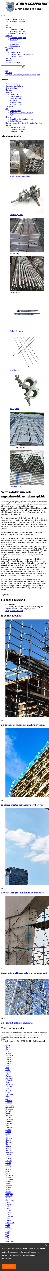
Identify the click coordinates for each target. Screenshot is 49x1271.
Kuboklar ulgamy (16, 96)
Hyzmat (8, 58)
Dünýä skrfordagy (16, 29)
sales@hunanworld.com (20, 21)
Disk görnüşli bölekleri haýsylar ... (17, 1023)
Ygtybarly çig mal (16, 56)
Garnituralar (14, 44)
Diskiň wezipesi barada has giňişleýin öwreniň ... (23, 725)
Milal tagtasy (14, 253)
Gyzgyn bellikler (11, 88)
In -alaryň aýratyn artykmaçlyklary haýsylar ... (23, 805)
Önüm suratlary (15, 46)
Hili (6, 50)
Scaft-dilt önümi (16, 102)
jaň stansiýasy (15, 292)
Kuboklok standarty (17, 331)
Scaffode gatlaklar (16, 215)
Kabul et (9, 1266)
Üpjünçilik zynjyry (17, 121)
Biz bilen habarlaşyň (12, 62)
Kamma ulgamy (16, 42)
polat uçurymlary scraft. (18, 447)
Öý (6, 25)
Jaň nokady (14, 40)
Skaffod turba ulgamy (18, 38)
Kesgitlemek (14, 370)
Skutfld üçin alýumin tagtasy (20, 176)
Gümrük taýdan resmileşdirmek (21, 119)
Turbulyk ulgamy (16, 104)
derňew (3, 1039)
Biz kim (8, 27)
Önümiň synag (15, 52)
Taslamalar (9, 48)
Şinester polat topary (17, 31)
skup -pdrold (14, 409)
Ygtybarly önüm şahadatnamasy (21, 54)
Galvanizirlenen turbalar (14, 86)
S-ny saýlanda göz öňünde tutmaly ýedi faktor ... (24, 893)
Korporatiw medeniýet (18, 34)
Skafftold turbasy (16, 486)
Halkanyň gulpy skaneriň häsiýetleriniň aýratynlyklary (24, 123)
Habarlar (8, 60)
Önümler (8, 36)
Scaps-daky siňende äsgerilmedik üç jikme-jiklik (22, 75)
